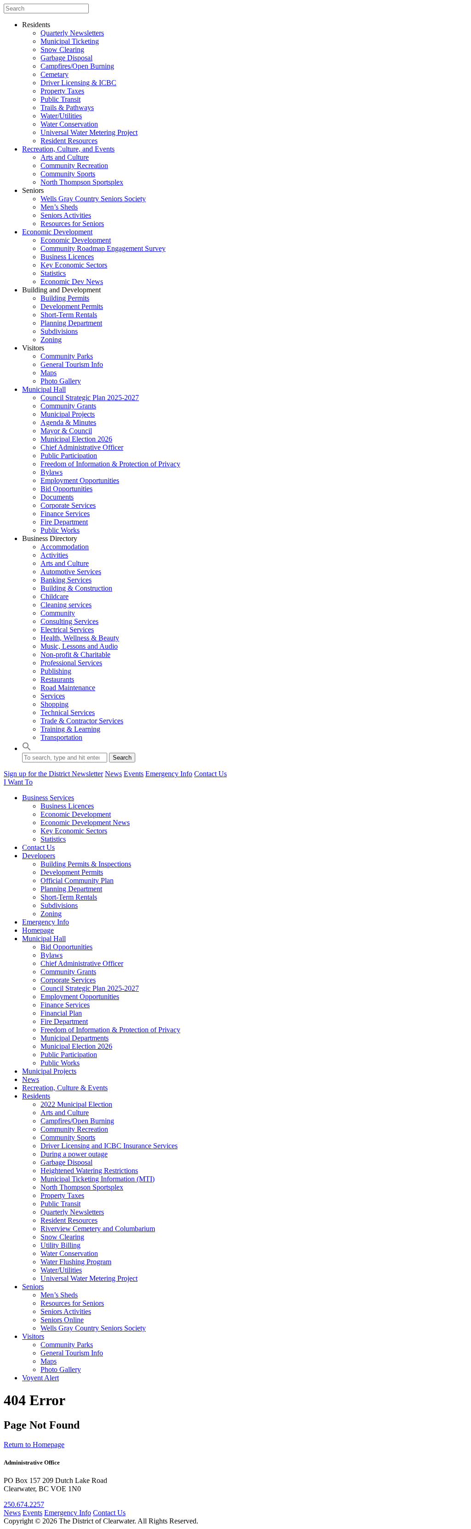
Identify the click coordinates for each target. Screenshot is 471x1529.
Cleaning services (66, 605)
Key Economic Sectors (73, 265)
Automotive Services (70, 572)
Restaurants (57, 679)
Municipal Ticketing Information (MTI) (97, 1179)
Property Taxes (62, 91)
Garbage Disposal (66, 58)
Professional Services (71, 663)
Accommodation (64, 547)
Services (52, 696)
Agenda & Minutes (68, 422)
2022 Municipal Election (76, 1104)
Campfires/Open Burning (77, 66)
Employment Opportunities (79, 480)
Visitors (33, 1336)
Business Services (48, 798)
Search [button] (122, 757)
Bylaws (51, 472)
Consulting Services (69, 621)
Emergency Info (168, 774)
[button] (26, 748)
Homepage (38, 930)
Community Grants (68, 406)
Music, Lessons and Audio (79, 646)
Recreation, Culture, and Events (68, 149)
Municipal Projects (67, 414)
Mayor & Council (66, 431)
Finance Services (65, 513)
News (113, 774)
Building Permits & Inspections (85, 864)
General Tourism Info (71, 364)
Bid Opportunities (66, 489)
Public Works (60, 530)
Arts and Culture (64, 157)
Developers (38, 856)
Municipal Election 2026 (76, 439)
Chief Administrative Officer (81, 447)
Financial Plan (61, 1013)
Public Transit (60, 99)
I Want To (18, 782)
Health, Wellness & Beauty (79, 638)
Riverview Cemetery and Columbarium (97, 1229)
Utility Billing (60, 1245)
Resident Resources (69, 141)
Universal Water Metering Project (89, 132)
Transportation (61, 737)
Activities (54, 555)
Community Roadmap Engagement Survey (103, 248)
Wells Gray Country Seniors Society (93, 199)
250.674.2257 (24, 1504)
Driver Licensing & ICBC (78, 83)
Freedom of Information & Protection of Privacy (110, 464)
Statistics (53, 273)
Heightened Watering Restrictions (89, 1170)
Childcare (54, 596)
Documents (57, 497)
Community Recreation (74, 165)
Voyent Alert (40, 1378)
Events (134, 774)
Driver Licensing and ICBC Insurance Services (109, 1146)
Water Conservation (69, 124)
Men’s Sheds (59, 207)
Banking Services (66, 580)
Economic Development (57, 232)
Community (57, 613)
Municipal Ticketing (69, 41)
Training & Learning (70, 729)
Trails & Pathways (67, 107)
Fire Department (64, 522)
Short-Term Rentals (68, 315)
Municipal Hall (44, 389)
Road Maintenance (67, 688)
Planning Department (71, 323)
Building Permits (64, 298)
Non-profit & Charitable (75, 654)
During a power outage (74, 1154)
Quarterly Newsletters (72, 33)
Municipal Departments (74, 1038)
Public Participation (68, 455)
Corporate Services (68, 505)
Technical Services (67, 712)
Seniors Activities (65, 215)
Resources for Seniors (72, 223)
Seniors (33, 1287)
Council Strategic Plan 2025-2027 (89, 397)
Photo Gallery (60, 381)
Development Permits (71, 306)
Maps (48, 373)
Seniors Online (62, 1320)
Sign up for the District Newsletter (53, 774)
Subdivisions (59, 331)
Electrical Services (67, 630)
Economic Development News (85, 822)
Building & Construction (76, 588)
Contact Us (210, 774)
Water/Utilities (61, 116)
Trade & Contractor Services (81, 721)
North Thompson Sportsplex (81, 182)
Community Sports (67, 174)
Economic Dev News (71, 281)
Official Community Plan (77, 880)
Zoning (51, 339)
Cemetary (54, 74)
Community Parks (66, 356)
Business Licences (67, 257)
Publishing (55, 671)
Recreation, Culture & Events (65, 1088)
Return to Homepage (34, 1444)
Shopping (54, 704)
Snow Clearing (62, 49)
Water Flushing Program (75, 1262)
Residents (36, 1096)
